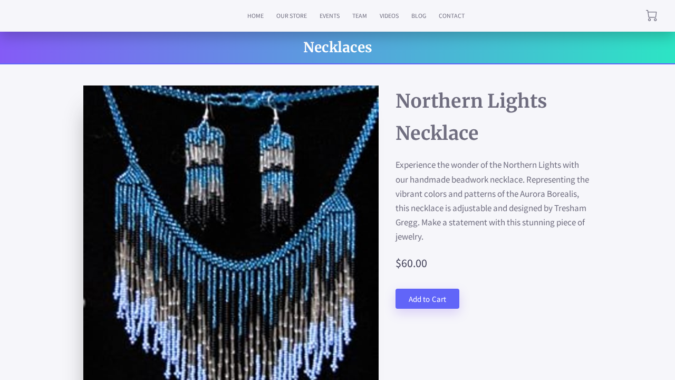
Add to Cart (427, 299)
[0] (651, 15)
